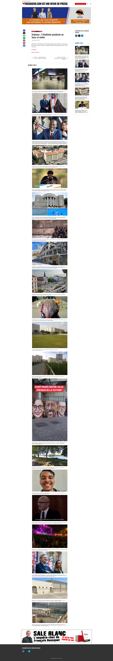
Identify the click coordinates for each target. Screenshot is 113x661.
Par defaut (33, 31)
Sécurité (37, 31)
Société (40, 31)
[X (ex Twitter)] (79, 35)
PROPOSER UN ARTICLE (26, 1)
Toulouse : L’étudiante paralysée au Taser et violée (47, 36)
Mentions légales (59, 658)
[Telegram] (82, 35)
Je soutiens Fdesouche (80, 3)
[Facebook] (76, 35)
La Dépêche (34, 49)
